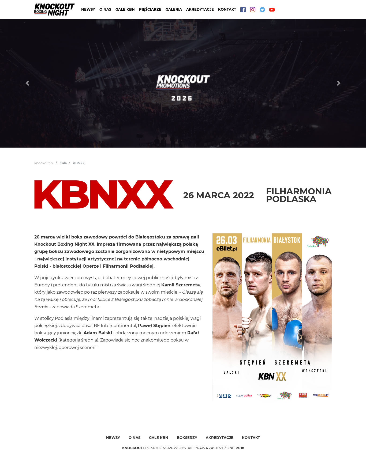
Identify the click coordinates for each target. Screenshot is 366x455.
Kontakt (227, 9)
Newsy (88, 9)
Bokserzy (187, 437)
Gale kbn (158, 437)
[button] (27, 83)
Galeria (174, 9)
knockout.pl (44, 163)
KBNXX (79, 163)
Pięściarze (150, 9)
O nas (105, 9)
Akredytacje (200, 9)
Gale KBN (125, 9)
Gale (63, 163)
